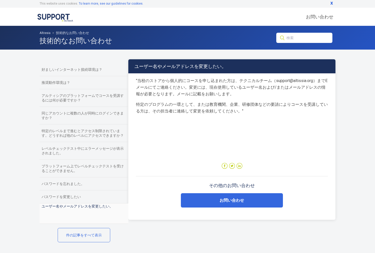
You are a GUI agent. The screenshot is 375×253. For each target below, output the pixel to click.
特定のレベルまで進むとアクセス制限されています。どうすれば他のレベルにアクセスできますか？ (83, 133)
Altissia (45, 33)
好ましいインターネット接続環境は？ (72, 69)
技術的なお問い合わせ (72, 33)
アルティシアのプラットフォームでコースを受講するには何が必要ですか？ (83, 98)
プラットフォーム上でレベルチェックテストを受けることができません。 (83, 168)
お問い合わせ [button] (232, 200)
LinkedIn (239, 166)
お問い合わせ (319, 16)
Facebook (224, 166)
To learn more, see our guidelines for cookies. (111, 3)
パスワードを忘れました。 (63, 184)
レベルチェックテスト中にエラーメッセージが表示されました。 (83, 150)
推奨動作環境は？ (56, 82)
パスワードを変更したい (61, 197)
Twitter (232, 166)
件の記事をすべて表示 (84, 235)
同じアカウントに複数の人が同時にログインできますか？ (83, 115)
